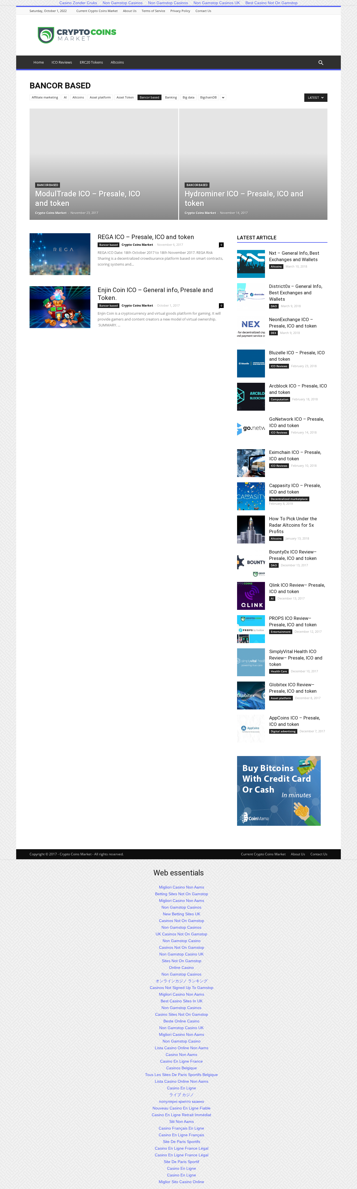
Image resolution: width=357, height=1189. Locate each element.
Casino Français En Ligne (181, 1128)
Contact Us (203, 11)
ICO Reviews (62, 62)
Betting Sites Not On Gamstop (181, 894)
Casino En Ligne (181, 1088)
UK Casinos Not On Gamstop (181, 934)
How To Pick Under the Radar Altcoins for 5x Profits (293, 525)
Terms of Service (153, 11)
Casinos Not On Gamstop (181, 920)
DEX (273, 333)
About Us (129, 11)
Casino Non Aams (181, 1054)
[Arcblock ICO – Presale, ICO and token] (251, 397)
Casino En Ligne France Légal (181, 1148)
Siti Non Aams (181, 1121)
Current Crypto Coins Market (97, 11)
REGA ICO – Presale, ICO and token (146, 237)
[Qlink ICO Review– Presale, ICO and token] (251, 596)
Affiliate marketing (45, 97)
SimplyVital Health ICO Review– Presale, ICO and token (295, 658)
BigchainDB (208, 97)
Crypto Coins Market (51, 213)
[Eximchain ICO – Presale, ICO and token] (251, 463)
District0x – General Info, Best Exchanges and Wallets (295, 292)
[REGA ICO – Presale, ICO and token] (60, 254)
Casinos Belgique (181, 1068)
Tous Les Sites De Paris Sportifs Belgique (181, 1074)
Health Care (279, 671)
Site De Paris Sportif (181, 1161)
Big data (188, 97)
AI (65, 97)
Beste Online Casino (181, 1021)
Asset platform (100, 97)
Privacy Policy (180, 11)
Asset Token (125, 97)
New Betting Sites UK (181, 914)
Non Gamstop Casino (182, 940)
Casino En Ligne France (181, 1061)
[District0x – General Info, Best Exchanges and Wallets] (251, 297)
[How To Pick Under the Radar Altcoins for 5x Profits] (251, 529)
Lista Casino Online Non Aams (181, 1048)
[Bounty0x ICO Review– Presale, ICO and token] (251, 563)
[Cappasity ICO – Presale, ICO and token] (251, 496)
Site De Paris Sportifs (181, 1141)
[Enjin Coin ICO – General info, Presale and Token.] (60, 307)
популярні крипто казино (181, 1101)
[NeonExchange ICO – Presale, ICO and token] (251, 330)
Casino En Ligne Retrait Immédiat (181, 1115)
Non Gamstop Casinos (181, 907)
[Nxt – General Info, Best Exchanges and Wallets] (251, 264)
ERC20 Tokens (91, 62)
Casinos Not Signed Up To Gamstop (181, 987)
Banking (171, 97)
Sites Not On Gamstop (181, 961)
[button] (320, 63)
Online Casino (181, 967)
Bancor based (149, 97)
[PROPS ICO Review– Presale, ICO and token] (251, 629)
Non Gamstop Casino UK (181, 954)
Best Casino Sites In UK (181, 1001)
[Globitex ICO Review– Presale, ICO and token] (251, 695)
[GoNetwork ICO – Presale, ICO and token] (251, 430)
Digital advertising (283, 731)
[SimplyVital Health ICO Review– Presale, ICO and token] (251, 662)
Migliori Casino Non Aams (181, 887)
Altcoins (117, 62)
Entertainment (281, 632)
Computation (279, 399)
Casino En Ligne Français (181, 1135)
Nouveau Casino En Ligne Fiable (182, 1108)
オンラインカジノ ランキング (182, 981)
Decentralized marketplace (289, 499)
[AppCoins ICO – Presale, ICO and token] (251, 729)
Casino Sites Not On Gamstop (181, 1014)
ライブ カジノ (181, 1094)
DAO (274, 306)
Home (38, 62)
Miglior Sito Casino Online (181, 1182)
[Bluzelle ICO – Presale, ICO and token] (251, 363)
